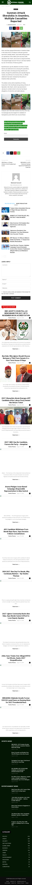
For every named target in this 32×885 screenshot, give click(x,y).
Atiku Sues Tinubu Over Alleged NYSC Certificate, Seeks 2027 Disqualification (16, 658)
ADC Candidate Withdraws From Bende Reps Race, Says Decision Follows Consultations (16, 531)
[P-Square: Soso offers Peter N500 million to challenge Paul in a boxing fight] (6, 824)
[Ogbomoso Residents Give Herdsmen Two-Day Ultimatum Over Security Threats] (5, 232)
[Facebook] (10, 28)
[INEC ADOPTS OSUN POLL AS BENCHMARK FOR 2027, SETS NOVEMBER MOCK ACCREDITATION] (16, 330)
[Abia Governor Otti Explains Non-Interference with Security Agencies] (5, 224)
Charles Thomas (12, 317)
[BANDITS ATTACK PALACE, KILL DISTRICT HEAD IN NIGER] (5, 217)
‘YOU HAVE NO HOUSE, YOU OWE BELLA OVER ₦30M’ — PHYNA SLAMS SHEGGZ (20, 799)
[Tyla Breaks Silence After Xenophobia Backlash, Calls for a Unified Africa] (6, 816)
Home (3, 6)
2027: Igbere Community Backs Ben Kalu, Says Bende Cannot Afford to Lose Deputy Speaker (16, 616)
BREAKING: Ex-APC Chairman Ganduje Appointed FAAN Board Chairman (24, 165)
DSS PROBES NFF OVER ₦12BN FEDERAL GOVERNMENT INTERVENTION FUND (19, 770)
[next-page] (5, 256)
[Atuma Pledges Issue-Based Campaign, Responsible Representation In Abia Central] (16, 504)
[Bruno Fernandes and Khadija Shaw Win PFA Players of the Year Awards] (6, 755)
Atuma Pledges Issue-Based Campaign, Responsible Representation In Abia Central (16, 489)
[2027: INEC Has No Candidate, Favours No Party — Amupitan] (16, 459)
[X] (14, 28)
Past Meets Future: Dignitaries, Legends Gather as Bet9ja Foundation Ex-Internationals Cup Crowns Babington (20, 778)
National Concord (12, 24)
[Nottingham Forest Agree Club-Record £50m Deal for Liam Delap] (6, 763)
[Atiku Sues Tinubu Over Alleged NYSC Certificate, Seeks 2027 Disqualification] (16, 673)
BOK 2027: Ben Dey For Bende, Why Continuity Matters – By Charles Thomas (16, 574)
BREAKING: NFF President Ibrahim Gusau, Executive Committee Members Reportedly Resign (20, 746)
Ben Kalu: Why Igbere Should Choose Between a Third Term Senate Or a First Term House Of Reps (16, 358)
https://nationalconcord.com (16, 185)
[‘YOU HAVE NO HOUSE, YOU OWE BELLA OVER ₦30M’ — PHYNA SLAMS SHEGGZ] (6, 800)
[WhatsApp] (21, 28)
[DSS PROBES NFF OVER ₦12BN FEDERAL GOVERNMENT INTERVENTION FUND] (6, 771)
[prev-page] (2, 256)
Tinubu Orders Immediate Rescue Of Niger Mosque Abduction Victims (20, 209)
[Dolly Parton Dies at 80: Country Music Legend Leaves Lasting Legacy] (6, 792)
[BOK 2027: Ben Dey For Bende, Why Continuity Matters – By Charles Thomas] (16, 589)
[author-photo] (16, 180)
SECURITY (8, 6)
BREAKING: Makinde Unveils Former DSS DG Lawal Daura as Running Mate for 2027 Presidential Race (16, 700)
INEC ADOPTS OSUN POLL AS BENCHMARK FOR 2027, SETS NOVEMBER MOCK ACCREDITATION (16, 313)
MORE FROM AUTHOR (21, 203)
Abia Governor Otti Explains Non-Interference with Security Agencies (20, 224)
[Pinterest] (17, 28)
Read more (15, 349)
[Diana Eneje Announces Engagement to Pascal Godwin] (6, 808)
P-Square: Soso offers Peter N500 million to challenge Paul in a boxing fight (20, 823)
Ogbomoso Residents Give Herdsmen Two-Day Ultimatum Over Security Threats (19, 232)
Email (5, 133)
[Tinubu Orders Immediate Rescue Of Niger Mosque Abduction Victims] (5, 210)
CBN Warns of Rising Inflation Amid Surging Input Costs (9, 164)
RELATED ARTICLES (10, 203)
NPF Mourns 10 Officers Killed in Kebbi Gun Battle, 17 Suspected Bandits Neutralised (19, 239)
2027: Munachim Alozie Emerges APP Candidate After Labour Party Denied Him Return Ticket (16, 400)
